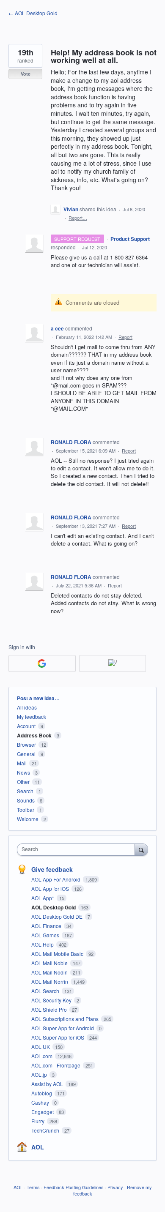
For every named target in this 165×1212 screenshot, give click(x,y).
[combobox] (78, 849)
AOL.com (42, 1055)
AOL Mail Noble (50, 962)
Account (26, 725)
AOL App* (43, 897)
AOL (37, 1147)
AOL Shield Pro (49, 1009)
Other (23, 781)
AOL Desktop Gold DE (57, 916)
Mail (22, 763)
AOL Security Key (52, 1000)
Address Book (34, 735)
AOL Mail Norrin (50, 981)
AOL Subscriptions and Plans (65, 1018)
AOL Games (45, 935)
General (26, 753)
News (23, 772)
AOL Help (43, 944)
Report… (78, 217)
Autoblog (42, 1093)
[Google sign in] (42, 663)
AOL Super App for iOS (58, 1037)
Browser (26, 744)
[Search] (141, 849)
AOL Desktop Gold (54, 907)
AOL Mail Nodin (50, 972)
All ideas (27, 707)
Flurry (38, 1121)
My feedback (31, 716)
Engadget (43, 1111)
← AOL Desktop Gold (33, 12)
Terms (33, 1187)
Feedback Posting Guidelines (74, 1187)
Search (25, 790)
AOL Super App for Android (63, 1028)
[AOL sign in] (112, 663)
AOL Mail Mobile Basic (58, 953)
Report (125, 336)
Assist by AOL (47, 1083)
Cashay (40, 1102)
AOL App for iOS (50, 888)
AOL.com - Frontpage (56, 1065)
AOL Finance (47, 925)
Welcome (27, 818)
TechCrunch (45, 1130)
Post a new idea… (38, 698)
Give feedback (52, 869)
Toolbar (25, 809)
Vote (25, 74)
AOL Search (45, 990)
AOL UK (41, 1046)
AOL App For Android (56, 879)
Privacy (115, 1187)
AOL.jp (39, 1074)
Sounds (26, 800)
